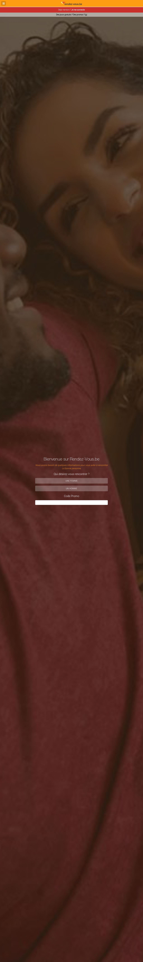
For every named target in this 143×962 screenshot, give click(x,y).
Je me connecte (78, 9)
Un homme (71, 488)
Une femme (71, 480)
